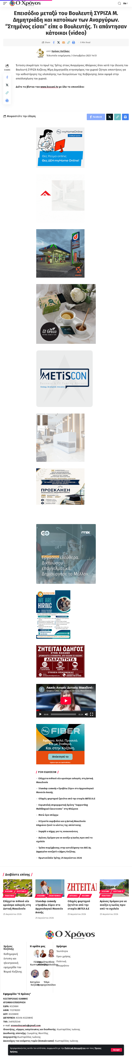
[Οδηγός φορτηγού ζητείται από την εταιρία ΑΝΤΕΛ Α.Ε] (82, 888)
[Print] (73, 42)
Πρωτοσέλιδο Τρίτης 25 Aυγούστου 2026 (60, 858)
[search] (119, 3)
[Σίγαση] (86, 714)
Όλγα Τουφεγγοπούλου (46, 983)
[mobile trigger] (6, 3)
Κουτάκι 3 (21, 891)
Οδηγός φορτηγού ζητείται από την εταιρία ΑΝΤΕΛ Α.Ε (66, 798)
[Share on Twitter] (58, 42)
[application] (66, 701)
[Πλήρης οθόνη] (91, 714)
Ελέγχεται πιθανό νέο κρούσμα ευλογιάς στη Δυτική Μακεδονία (17, 905)
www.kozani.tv (49, 86)
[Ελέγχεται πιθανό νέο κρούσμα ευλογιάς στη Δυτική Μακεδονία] (17, 888)
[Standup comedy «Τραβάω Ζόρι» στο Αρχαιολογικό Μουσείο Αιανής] (49, 888)
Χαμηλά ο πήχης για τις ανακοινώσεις (58, 831)
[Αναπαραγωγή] (40, 714)
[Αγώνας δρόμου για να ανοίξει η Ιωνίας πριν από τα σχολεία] (114, 888)
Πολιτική (9, 896)
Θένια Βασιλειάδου (51, 963)
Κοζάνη (9, 891)
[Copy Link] (68, 42)
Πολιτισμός (55, 896)
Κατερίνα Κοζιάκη (35, 983)
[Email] (63, 42)
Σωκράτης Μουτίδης (42, 963)
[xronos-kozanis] (25, 3)
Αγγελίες (74, 896)
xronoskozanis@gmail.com (26, 1025)
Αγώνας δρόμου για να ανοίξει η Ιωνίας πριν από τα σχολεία (113, 905)
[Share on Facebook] (53, 42)
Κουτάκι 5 (118, 891)
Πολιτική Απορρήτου (75, 1048)
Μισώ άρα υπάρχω (48, 815)
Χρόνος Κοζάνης (61, 51)
